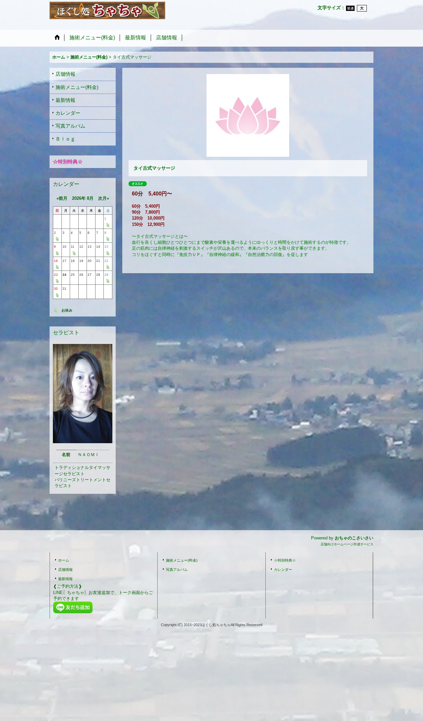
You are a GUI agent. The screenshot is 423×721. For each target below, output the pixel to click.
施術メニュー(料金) (77, 87)
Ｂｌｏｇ (65, 139)
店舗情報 (65, 74)
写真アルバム (70, 126)
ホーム (63, 560)
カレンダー (68, 113)
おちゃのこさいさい (354, 537)
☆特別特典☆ (285, 560)
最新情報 (65, 100)
